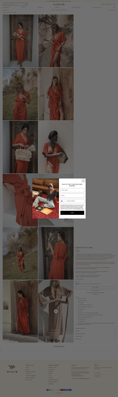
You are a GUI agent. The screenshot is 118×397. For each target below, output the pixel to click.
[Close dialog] (83, 180)
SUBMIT (72, 212)
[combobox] (63, 201)
